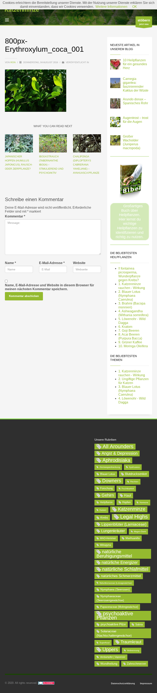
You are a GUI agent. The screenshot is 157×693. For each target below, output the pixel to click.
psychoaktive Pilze (113, 624)
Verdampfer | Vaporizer (112, 657)
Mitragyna (105, 545)
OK (134, 6)
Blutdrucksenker (136, 474)
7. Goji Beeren (128, 330)
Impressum (146, 683)
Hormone (144, 502)
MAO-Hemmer (108, 538)
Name (10, 263)
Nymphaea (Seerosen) (115, 589)
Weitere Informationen (111, 6)
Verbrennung (133, 650)
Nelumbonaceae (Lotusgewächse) (116, 583)
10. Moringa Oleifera (133, 346)
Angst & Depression (120, 453)
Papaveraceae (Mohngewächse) (119, 606)
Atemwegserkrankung (110, 467)
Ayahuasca (134, 467)
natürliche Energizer (120, 562)
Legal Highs (134, 516)
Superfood (105, 643)
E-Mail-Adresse (52, 263)
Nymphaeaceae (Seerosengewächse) (110, 598)
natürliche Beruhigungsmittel (114, 554)
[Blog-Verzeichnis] (46, 682)
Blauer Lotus (107, 474)
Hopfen (126, 502)
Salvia (139, 624)
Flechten (134, 481)
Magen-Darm (140, 531)
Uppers (110, 649)
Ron (13, 62)
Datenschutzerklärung (123, 683)
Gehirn (108, 495)
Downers (111, 480)
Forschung (106, 488)
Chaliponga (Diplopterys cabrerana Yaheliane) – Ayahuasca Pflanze (86, 164)
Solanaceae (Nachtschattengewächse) (114, 633)
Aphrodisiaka (116, 460)
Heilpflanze (106, 502)
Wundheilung (108, 663)
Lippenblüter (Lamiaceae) (123, 524)
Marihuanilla (133, 538)
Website (79, 263)
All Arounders (118, 446)
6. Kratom (125, 326)
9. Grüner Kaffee (130, 342)
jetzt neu (144, 21)
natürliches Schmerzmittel (121, 576)
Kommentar (15, 216)
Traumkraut (131, 642)
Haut (127, 495)
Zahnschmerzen (136, 663)
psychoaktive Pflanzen (114, 616)
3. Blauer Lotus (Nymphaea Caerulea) (129, 390)
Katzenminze (131, 509)
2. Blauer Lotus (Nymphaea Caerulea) (129, 295)
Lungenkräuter (113, 531)
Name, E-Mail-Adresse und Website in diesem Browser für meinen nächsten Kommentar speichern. (49, 287)
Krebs (104, 517)
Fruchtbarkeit (128, 488)
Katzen (103, 510)
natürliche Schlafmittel (125, 569)
